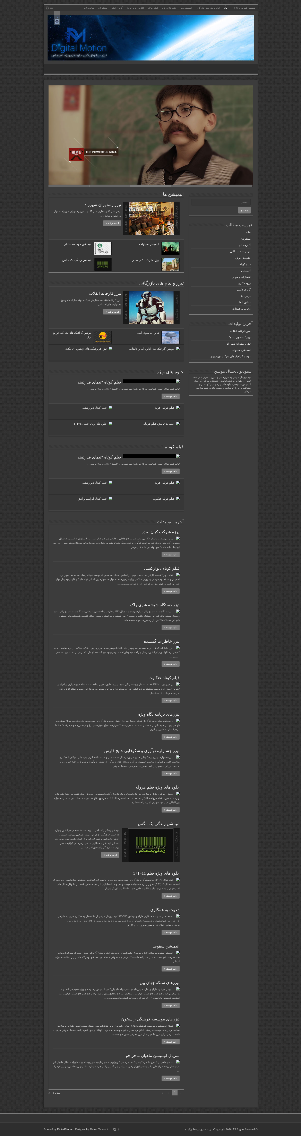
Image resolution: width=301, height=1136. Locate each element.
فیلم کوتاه (153, 7)
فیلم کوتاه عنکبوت (163, 498)
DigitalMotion (65, 1129)
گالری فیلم (117, 7)
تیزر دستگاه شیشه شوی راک (155, 605)
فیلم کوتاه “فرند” (164, 407)
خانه (226, 7)
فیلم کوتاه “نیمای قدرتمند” (98, 382)
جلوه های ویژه (169, 7)
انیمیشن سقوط (166, 946)
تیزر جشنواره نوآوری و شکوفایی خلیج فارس (142, 750)
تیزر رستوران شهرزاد (103, 204)
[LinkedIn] (51, 8)
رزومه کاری (244, 283)
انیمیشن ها (186, 7)
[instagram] (47, 8)
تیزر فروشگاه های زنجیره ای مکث (86, 348)
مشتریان (102, 7)
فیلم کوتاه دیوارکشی (94, 407)
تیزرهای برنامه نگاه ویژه (159, 714)
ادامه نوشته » (112, 223)
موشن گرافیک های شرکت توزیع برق (230, 356)
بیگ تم (188, 1129)
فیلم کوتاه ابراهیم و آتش (92, 498)
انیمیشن (246, 270)
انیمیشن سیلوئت (149, 244)
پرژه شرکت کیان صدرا (145, 260)
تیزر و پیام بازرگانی (240, 251)
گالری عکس (244, 289)
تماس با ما (89, 7)
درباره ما (246, 295)
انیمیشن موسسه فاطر (78, 244)
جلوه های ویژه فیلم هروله (158, 423)
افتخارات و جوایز (135, 7)
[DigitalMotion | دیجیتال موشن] (151, 37)
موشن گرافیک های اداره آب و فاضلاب (151, 348)
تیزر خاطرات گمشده (162, 641)
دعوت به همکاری (165, 909)
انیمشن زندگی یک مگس (77, 260)
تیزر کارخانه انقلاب (105, 293)
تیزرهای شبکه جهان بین (160, 982)
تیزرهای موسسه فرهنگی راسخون (150, 1019)
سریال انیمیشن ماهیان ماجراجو (153, 1055)
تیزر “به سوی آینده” (147, 332)
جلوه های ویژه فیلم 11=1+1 (90, 423)
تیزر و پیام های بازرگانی (208, 7)
